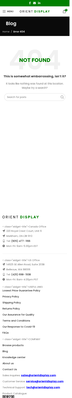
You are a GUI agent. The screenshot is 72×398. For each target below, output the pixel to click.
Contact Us (10, 369)
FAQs (6, 332)
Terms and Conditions (16, 320)
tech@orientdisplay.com (43, 387)
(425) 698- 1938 (21, 274)
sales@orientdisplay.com (38, 375)
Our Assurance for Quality (18, 314)
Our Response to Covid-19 (19, 326)
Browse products (13, 345)
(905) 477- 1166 (20, 241)
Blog (5, 351)
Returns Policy (11, 308)
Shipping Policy (12, 302)
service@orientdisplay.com (44, 381)
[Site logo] (35, 11)
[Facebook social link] (30, 3)
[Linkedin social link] (39, 3)
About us (8, 363)
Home (6, 31)
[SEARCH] (63, 97)
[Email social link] (34, 3)
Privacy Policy (11, 296)
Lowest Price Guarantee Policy (21, 290)
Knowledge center (14, 357)
